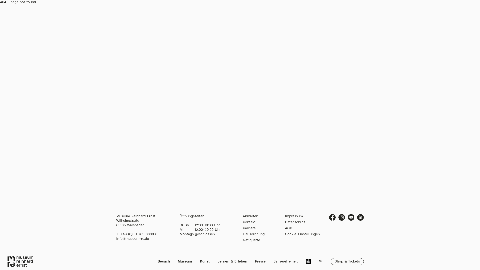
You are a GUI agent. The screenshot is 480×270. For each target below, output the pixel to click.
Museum (185, 261)
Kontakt (249, 222)
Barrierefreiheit (285, 261)
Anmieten (250, 216)
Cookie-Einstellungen (302, 234)
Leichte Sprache (308, 262)
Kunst (205, 261)
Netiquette (251, 240)
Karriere (249, 228)
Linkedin (360, 217)
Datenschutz (295, 222)
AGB (288, 228)
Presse (260, 261)
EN (320, 261)
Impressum (294, 216)
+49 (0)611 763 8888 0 (139, 234)
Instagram (341, 217)
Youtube (351, 217)
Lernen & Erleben (232, 261)
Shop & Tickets (347, 261)
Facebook (332, 217)
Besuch (164, 261)
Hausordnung (254, 234)
